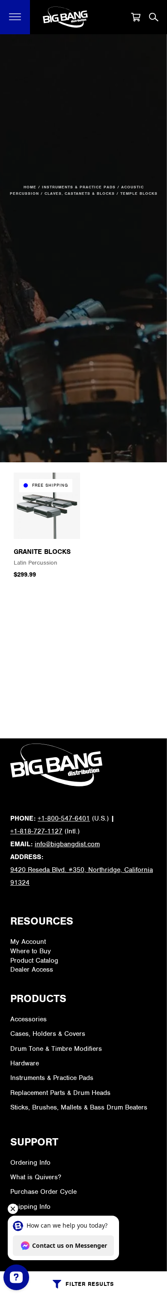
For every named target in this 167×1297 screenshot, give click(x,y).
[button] (15, 17)
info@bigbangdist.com (67, 844)
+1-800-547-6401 (64, 818)
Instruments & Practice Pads (79, 187)
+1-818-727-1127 (36, 831)
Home (30, 187)
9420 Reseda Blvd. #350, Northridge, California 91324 (81, 876)
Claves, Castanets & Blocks (80, 193)
